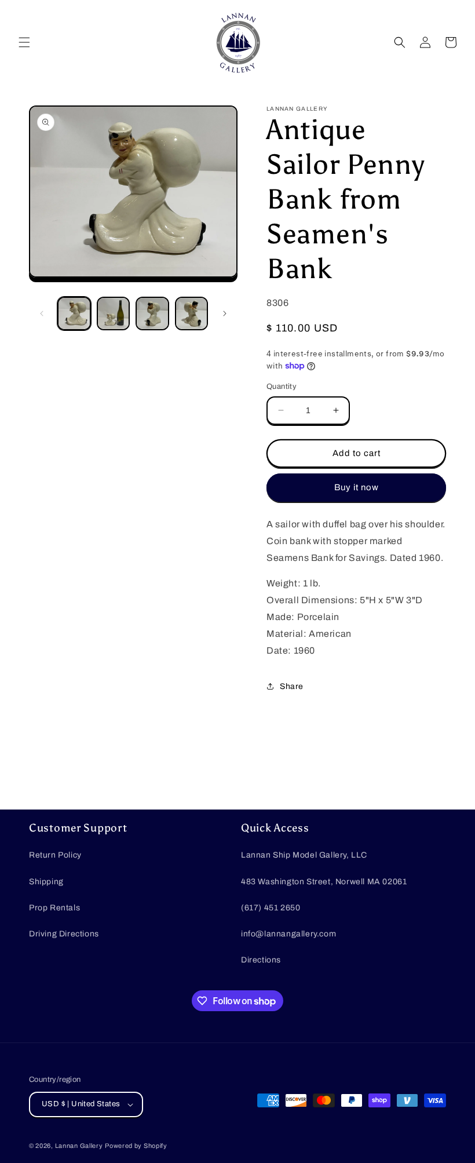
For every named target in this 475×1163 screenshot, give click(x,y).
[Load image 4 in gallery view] (192, 313)
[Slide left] (41, 313)
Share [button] (292, 686)
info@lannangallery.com (288, 933)
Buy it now (356, 487)
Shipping (46, 881)
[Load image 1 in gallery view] (74, 313)
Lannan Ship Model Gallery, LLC (304, 855)
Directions (261, 960)
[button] (24, 42)
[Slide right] (224, 313)
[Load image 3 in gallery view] (152, 313)
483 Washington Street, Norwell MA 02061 (324, 881)
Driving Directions (64, 933)
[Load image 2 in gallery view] (113, 313)
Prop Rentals (54, 907)
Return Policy (55, 855)
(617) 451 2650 (270, 907)
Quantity (281, 386)
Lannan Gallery (79, 1145)
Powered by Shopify (136, 1145)
